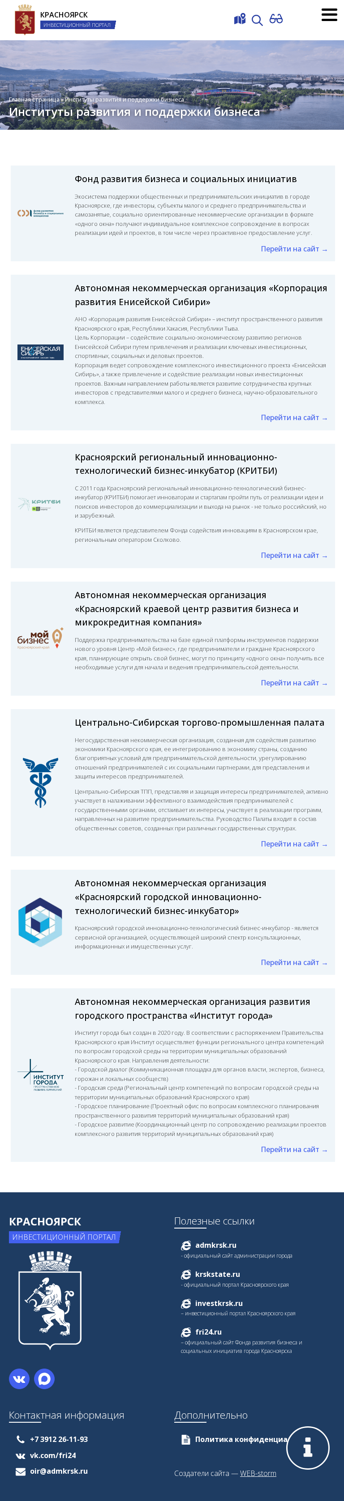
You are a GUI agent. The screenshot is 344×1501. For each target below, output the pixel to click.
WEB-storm (258, 1473)
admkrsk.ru (215, 1245)
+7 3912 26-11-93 (59, 1439)
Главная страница (34, 99)
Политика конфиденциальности (257, 1439)
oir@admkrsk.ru (59, 1471)
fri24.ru (208, 1332)
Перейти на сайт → (294, 249)
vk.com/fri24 (53, 1455)
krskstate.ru (217, 1274)
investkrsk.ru (219, 1303)
